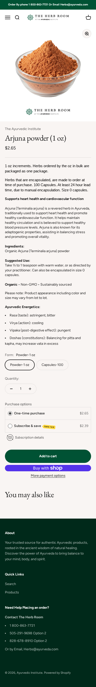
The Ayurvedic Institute (23, 129)
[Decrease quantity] (11, 389)
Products (12, 592)
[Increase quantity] (30, 389)
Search (10, 584)
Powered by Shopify (57, 672)
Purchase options (18, 404)
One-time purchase (29, 413)
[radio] (10, 413)
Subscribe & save (34, 426)
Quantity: (12, 378)
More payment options (48, 476)
